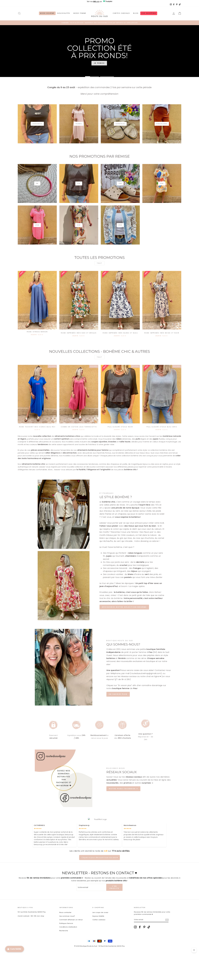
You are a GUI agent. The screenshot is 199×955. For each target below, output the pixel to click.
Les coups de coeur (100, 912)
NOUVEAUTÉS (63, 13)
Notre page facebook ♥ (123, 789)
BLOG (135, 13)
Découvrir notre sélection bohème (124, 607)
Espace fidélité (98, 916)
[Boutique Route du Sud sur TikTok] (148, 927)
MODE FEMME (79, 13)
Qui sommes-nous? (67, 916)
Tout (99, 263)
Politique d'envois (66, 923)
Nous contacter (65, 912)
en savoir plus (118, 694)
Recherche (63, 931)
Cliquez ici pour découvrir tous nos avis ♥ (99, 857)
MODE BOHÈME (47, 13)
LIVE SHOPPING (148, 13)
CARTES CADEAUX (121, 13)
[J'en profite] (166, 919)
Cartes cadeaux (98, 920)
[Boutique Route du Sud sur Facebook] (139, 927)
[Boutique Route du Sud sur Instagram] (135, 927)
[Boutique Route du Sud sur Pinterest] (144, 927)
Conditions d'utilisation (68, 927)
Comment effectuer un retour (71, 920)
